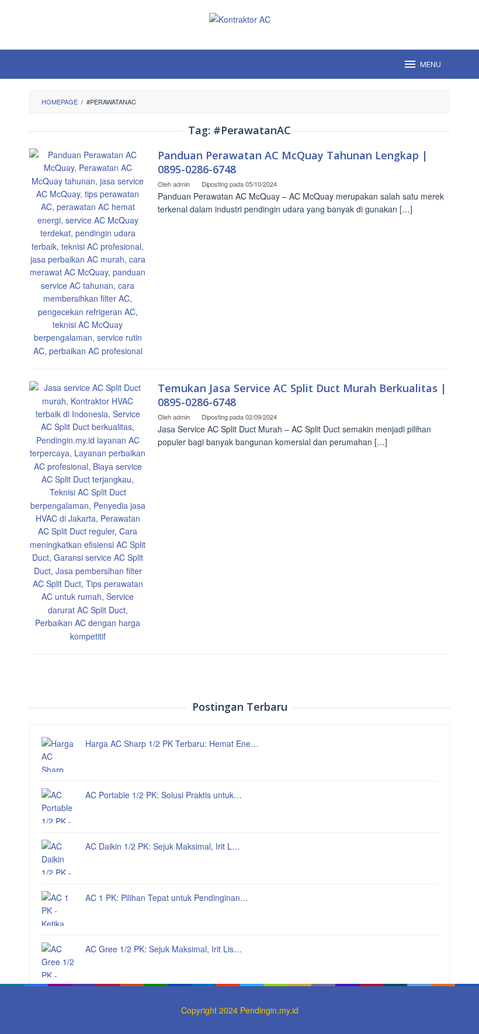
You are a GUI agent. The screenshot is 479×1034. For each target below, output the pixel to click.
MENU (430, 64)
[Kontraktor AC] (239, 18)
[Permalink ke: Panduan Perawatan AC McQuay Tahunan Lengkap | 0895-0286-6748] (87, 251)
